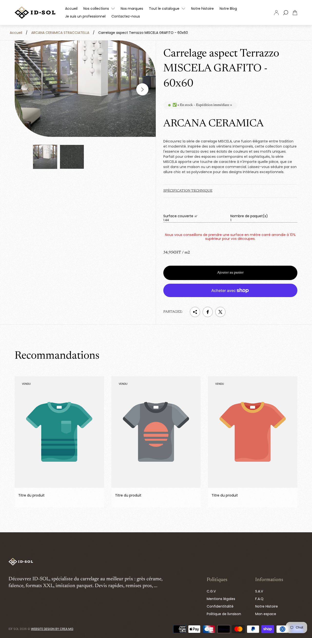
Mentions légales (221, 598)
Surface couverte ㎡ (180, 216)
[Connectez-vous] (276, 12)
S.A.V (259, 591)
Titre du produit (31, 495)
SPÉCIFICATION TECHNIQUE (187, 191)
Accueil (16, 32)
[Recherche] (285, 12)
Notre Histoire (266, 606)
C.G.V (211, 591)
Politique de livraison (224, 613)
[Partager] (195, 312)
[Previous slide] (28, 89)
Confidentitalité (220, 606)
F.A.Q (259, 598)
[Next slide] (142, 89)
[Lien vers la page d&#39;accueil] (21, 562)
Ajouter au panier (230, 272)
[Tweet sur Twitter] (220, 312)
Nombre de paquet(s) (249, 216)
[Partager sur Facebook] (208, 312)
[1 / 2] (45, 157)
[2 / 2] (72, 157)
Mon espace (265, 613)
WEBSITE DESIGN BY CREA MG (52, 629)
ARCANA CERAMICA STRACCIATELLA (60, 32)
